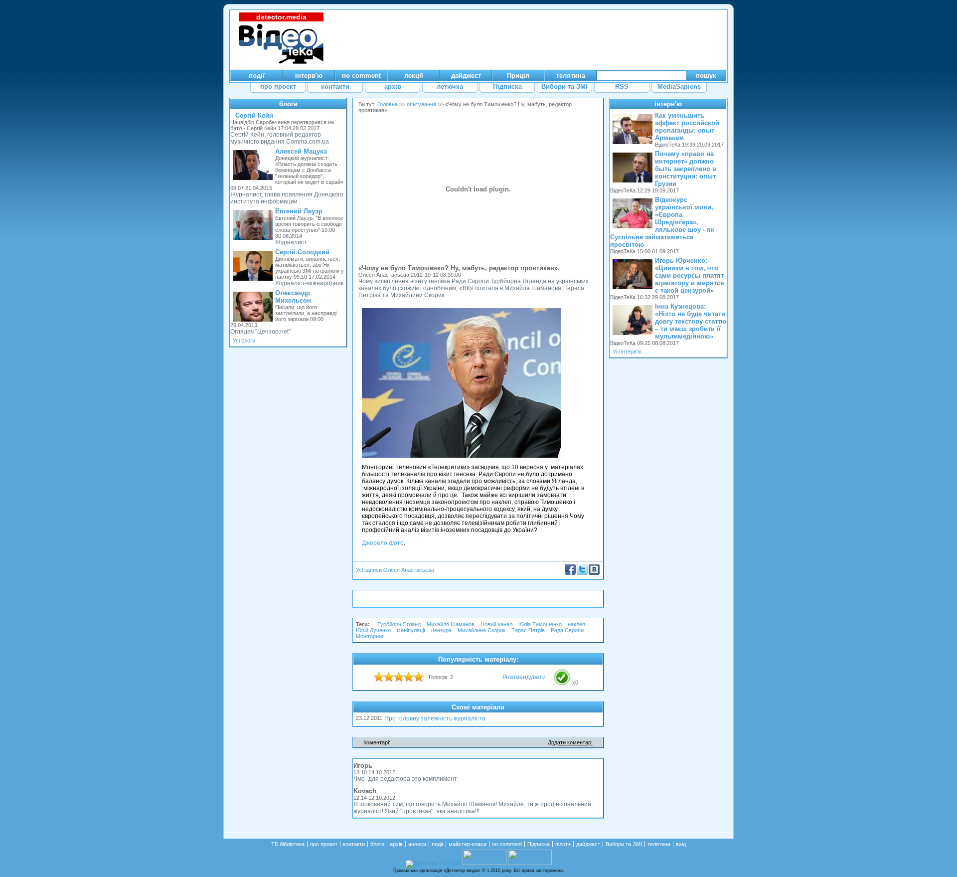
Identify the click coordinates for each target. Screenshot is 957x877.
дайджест (588, 844)
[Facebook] (570, 572)
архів (396, 844)
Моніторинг (370, 636)
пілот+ (563, 844)
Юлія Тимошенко (540, 624)
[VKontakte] (594, 572)
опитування (421, 104)
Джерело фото (383, 542)
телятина (658, 844)
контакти (354, 844)
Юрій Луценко (373, 630)
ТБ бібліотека (288, 844)
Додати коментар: (570, 742)
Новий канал (496, 624)
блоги (288, 104)
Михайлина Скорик (481, 630)
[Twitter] (582, 572)
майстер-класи (467, 844)
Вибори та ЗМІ (624, 844)
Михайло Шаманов (451, 624)
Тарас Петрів (528, 630)
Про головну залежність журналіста (434, 718)
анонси (417, 844)
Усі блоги (244, 341)
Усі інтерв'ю (627, 351)
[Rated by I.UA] (484, 863)
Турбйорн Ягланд (399, 624)
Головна (387, 104)
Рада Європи (568, 630)
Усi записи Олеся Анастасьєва (395, 570)
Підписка (538, 844)
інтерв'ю (668, 104)
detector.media (281, 17)
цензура (441, 630)
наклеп (576, 624)
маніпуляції (411, 630)
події (437, 844)
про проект (323, 844)
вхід (681, 844)
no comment (507, 844)
